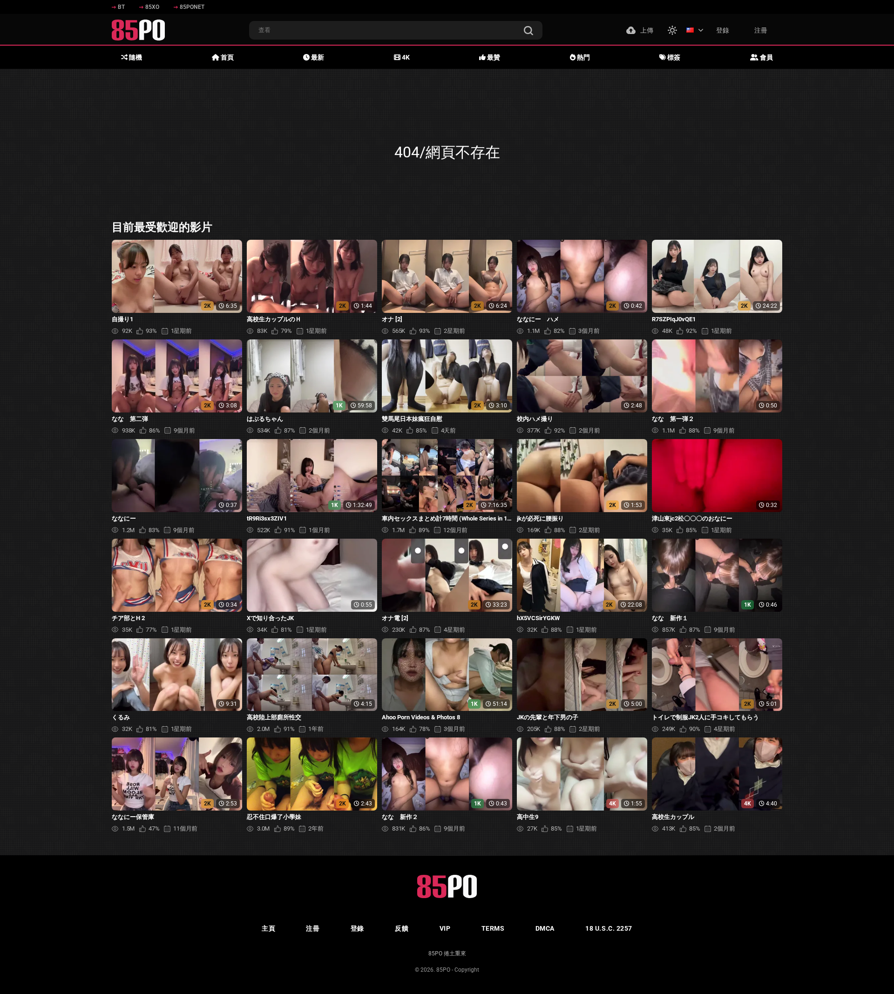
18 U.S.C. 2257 (608, 928)
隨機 (135, 57)
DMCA (545, 928)
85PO (443, 970)
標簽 (673, 57)
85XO (152, 7)
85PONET (192, 7)
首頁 (226, 57)
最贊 (493, 57)
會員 (766, 57)
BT (121, 7)
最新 (317, 57)
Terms (493, 928)
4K (405, 57)
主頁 (268, 928)
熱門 (583, 57)
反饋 (401, 928)
